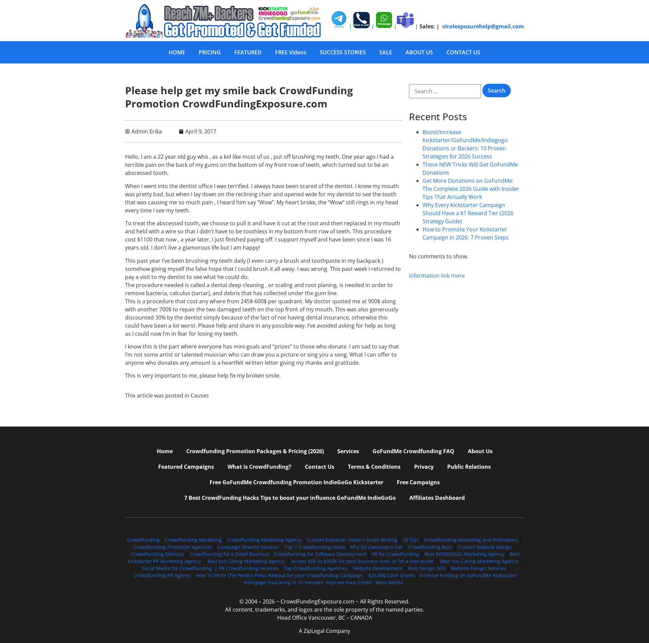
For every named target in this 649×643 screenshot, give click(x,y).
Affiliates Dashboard (437, 497)
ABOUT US (419, 52)
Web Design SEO (427, 568)
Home (165, 451)
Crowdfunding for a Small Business (229, 554)
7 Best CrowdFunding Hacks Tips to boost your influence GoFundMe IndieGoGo (290, 497)
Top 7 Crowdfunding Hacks (315, 547)
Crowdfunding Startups (157, 554)
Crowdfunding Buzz (430, 547)
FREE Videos (290, 52)
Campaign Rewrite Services (248, 547)
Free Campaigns (418, 482)
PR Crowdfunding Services (248, 568)
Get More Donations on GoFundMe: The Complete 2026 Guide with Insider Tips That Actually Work (471, 189)
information (424, 275)
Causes (200, 395)
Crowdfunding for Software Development (319, 554)
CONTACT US (463, 52)
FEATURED (248, 52)
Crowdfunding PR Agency (162, 575)
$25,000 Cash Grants (391, 575)
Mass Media (389, 582)
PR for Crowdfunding (395, 554)
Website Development (378, 568)
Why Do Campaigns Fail (376, 547)
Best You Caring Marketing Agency (479, 561)
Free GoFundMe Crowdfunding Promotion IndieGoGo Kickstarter (296, 482)
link (445, 275)
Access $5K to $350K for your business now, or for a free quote (362, 561)
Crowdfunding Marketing (194, 540)
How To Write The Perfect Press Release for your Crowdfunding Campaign (279, 575)
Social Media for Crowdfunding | (180, 568)
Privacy (424, 466)
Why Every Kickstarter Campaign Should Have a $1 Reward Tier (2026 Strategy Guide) (468, 213)
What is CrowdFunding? (259, 466)
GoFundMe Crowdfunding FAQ (413, 451)
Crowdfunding (143, 540)
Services (348, 451)
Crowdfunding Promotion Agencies (173, 547)
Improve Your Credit (349, 582)
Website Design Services (478, 568)
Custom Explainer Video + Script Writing (352, 540)
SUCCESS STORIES (343, 52)
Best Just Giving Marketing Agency (246, 561)
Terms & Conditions (374, 466)
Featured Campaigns (186, 466)
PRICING (210, 52)
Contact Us (319, 466)
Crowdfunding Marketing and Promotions (471, 540)
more (458, 275)
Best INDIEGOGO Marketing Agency (464, 554)
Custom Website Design (485, 547)
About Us (480, 451)
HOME (177, 52)
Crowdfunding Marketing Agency (264, 540)
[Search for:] (445, 91)
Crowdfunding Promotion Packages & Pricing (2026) (255, 451)
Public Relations (469, 466)
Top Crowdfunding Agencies (315, 568)
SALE (385, 52)
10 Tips (411, 540)
